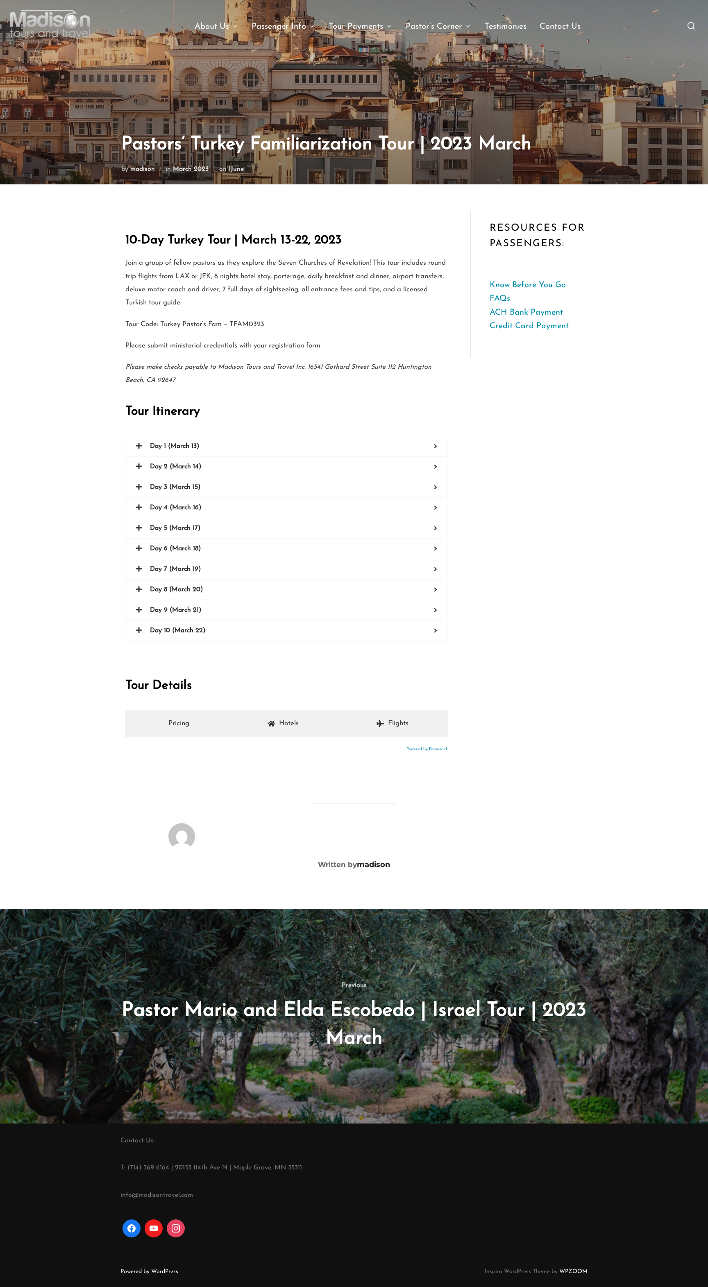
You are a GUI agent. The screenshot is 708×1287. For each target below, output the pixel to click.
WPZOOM (573, 1272)
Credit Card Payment (529, 326)
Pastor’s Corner (434, 27)
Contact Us (560, 27)
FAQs (500, 299)
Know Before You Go (528, 285)
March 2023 (191, 169)
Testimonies (505, 27)
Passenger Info (279, 27)
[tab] (177, 723)
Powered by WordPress (149, 1272)
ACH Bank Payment (526, 313)
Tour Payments (356, 27)
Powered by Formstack (427, 749)
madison (142, 169)
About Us (212, 27)
